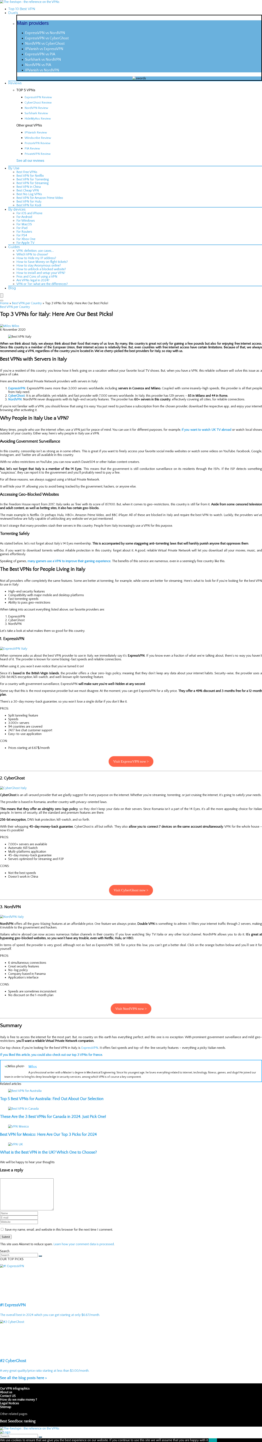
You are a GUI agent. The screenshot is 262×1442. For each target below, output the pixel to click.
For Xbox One (25, 239)
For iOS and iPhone (29, 213)
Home (4, 303)
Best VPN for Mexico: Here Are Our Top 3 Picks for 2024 (48, 1134)
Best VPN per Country (27, 303)
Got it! (213, 1440)
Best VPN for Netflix (30, 176)
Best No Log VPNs (29, 194)
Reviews (14, 83)
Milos (15, 326)
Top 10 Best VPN (21, 9)
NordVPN (15, 399)
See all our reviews (30, 160)
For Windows (25, 220)
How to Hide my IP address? (36, 258)
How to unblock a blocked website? (41, 269)
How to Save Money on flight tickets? (42, 262)
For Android (24, 217)
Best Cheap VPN (27, 190)
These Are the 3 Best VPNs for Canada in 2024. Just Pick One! (53, 1116)
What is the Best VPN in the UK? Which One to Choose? (48, 1152)
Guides (14, 247)
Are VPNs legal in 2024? (32, 280)
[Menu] (1, 295)
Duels (13, 13)
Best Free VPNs (26, 172)
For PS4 (21, 235)
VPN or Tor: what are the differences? (42, 284)
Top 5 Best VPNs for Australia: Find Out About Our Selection (52, 1099)
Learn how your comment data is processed (83, 1244)
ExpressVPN (16, 388)
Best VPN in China (28, 187)
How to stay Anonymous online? (38, 265)
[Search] (1, 300)
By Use (13, 168)
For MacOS (24, 224)
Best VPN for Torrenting (32, 179)
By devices (16, 209)
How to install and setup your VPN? (40, 273)
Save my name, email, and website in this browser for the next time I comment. (59, 1229)
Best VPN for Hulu (28, 201)
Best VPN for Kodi (28, 205)
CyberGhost (16, 396)
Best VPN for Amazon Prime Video (39, 198)
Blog (12, 288)
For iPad (21, 228)
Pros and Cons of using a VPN (36, 276)
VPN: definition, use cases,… (35, 251)
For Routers (24, 231)
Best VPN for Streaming (32, 183)
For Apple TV (25, 243)
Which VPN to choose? (32, 254)
